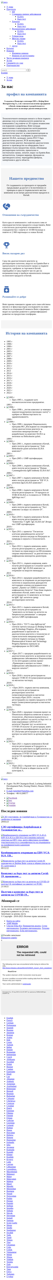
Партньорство (13, 65)
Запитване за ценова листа (13, 914)
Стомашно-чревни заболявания (26, 14)
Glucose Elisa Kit (14, 926)
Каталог (10, 48)
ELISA (20, 16)
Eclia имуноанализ (28, 931)
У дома (10, 7)
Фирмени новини (20, 53)
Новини (10, 51)
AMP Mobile (12, 923)
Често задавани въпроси (18, 58)
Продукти (11, 9)
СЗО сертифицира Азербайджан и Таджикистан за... (21, 828)
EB (13, 12)
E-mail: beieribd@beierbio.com (20, 791)
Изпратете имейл (9, 938)
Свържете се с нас (15, 63)
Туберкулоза (17, 36)
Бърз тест (21, 19)
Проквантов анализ (32, 926)
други (14, 46)
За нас (9, 60)
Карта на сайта (13, 921)
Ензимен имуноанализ (30, 928)
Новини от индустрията (23, 55)
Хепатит (16, 21)
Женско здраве (18, 38)
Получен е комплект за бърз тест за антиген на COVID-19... (22, 893)
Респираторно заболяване (24, 29)
